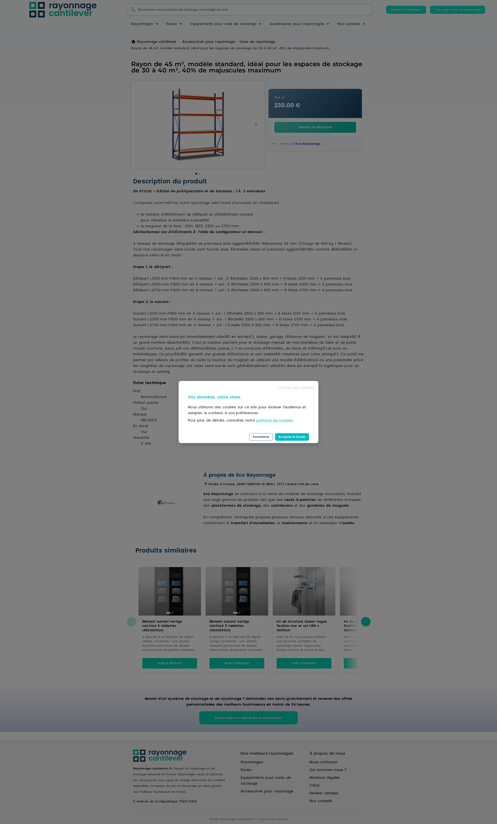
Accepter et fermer (292, 437)
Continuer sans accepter (296, 387)
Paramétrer (261, 437)
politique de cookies (274, 420)
